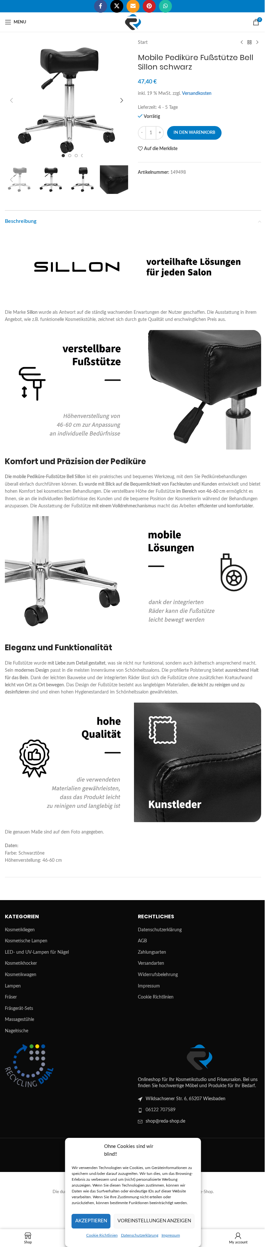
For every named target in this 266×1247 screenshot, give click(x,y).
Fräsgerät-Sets (19, 1008)
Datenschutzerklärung (139, 1235)
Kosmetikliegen (20, 930)
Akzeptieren (91, 1220)
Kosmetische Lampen (26, 941)
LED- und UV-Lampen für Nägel (37, 952)
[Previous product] (242, 42)
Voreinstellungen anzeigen (154, 1220)
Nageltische (16, 1031)
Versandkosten (197, 93)
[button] (11, 100)
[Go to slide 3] (76, 155)
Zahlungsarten (152, 952)
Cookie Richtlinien (102, 1235)
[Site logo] (133, 22)
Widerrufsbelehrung (158, 975)
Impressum (171, 1235)
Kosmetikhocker (21, 963)
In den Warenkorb (194, 133)
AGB (142, 941)
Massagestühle (19, 1019)
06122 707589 (160, 1110)
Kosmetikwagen (20, 975)
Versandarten (151, 963)
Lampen (13, 986)
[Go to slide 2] (69, 155)
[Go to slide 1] (63, 155)
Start (143, 42)
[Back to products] (249, 42)
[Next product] (257, 42)
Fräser (11, 997)
